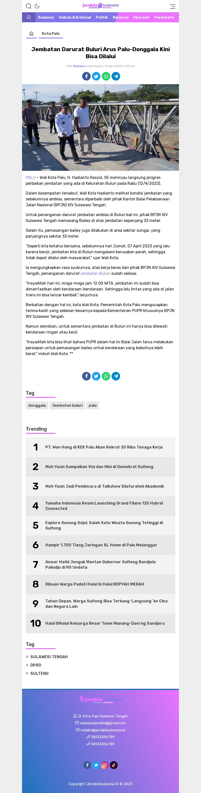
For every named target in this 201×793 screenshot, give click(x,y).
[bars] (171, 6)
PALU (31, 177)
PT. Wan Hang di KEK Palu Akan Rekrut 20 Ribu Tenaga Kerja (104, 447)
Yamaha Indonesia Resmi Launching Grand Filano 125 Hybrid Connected (104, 506)
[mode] (37, 6)
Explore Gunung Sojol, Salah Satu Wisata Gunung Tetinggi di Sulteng (104, 525)
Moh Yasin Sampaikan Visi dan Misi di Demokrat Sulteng (99, 466)
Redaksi (79, 66)
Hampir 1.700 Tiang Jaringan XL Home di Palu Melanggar (101, 545)
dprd (35, 665)
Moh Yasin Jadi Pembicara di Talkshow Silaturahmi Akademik (104, 486)
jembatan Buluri (95, 273)
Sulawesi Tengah (49, 657)
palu (93, 405)
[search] (29, 6)
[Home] (29, 17)
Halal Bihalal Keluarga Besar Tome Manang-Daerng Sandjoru (105, 623)
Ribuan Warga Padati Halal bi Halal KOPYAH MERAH (94, 584)
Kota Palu (51, 33)
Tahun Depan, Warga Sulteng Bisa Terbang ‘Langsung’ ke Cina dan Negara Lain (106, 604)
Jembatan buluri (67, 405)
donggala (37, 405)
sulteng (39, 673)
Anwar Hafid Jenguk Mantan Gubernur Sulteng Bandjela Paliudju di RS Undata (100, 565)
